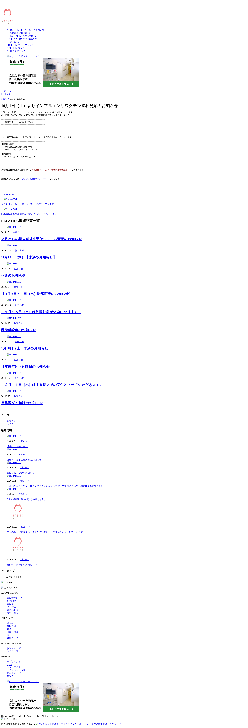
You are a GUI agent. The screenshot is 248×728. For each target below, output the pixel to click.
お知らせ (5, 99)
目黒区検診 (12, 632)
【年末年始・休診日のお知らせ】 (27, 366)
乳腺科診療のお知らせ (18, 330)
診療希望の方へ (15, 598)
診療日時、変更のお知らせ (20, 473)
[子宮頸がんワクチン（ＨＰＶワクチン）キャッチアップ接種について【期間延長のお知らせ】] (14, 476)
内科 (9, 629)
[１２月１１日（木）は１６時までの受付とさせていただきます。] (14, 373)
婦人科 (10, 623)
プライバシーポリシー (18, 670)
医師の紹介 (12, 610)
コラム (10, 424)
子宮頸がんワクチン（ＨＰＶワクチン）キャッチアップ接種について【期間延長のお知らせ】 (55, 486)
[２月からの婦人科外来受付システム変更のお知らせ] (14, 227)
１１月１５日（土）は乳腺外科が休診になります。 (41, 312)
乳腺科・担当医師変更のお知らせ (24, 459)
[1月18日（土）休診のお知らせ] (14, 336)
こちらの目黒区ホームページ (34, 179)
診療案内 (11, 604)
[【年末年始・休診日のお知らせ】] (14, 354)
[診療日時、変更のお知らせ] (14, 462)
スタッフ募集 (14, 667)
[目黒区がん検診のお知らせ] (14, 391)
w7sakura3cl (9, 194)
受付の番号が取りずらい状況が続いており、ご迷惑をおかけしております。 (46, 532)
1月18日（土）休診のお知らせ (24, 348)
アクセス (11, 607)
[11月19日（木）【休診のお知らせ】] (14, 245)
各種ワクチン (14, 638)
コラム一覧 (12, 651)
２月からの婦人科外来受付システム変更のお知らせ (41, 239)
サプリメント (14, 661)
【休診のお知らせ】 (17, 446)
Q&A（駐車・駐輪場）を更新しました (26, 499)
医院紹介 (11, 601)
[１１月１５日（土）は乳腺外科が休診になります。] (14, 300)
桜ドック (11, 635)
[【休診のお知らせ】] (14, 436)
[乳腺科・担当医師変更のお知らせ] (14, 449)
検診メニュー (14, 613)
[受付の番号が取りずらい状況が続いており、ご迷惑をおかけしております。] (17, 521)
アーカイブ (7, 577)
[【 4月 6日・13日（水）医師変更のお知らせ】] (14, 282)
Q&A (9, 664)
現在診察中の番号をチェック (106, 724)
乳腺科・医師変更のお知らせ (22, 565)
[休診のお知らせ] (14, 263)
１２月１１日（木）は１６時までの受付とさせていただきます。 (52, 385)
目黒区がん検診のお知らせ (22, 403)
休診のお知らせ (13, 275)
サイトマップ (14, 673)
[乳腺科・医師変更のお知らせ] (17, 554)
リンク (10, 676)
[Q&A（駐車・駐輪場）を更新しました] (14, 489)
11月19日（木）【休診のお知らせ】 (29, 257)
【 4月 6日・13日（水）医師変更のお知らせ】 (36, 294)
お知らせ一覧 (14, 648)
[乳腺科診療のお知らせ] (14, 318)
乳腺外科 (11, 626)
